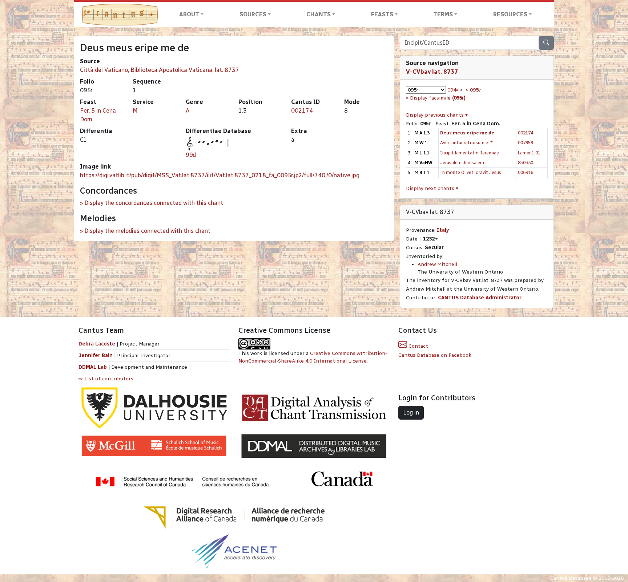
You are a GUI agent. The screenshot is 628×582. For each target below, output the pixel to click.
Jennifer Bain (96, 355)
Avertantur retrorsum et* (466, 142)
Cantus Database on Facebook (434, 355)
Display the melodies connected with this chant (147, 230)
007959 (525, 142)
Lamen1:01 (529, 152)
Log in (411, 412)
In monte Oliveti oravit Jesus (470, 172)
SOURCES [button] (252, 14)
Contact (417, 346)
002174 (302, 110)
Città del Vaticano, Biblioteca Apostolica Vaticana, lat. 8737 (159, 69)
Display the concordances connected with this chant (153, 202)
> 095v (473, 90)
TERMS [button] (443, 14)
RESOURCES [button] (510, 14)
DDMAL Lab (92, 367)
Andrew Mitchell (437, 264)
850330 (525, 162)
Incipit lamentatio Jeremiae (469, 152)
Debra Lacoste (96, 344)
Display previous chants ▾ (437, 115)
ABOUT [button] (189, 14)
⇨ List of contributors (105, 379)
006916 (525, 172)
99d (191, 154)
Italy (443, 230)
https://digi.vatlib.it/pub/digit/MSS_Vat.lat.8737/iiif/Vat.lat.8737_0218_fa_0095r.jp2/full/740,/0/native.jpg (219, 175)
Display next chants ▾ (432, 188)
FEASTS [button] (382, 14)
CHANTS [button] (318, 14)
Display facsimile (438, 98)
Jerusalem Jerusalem (462, 162)
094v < (455, 90)
